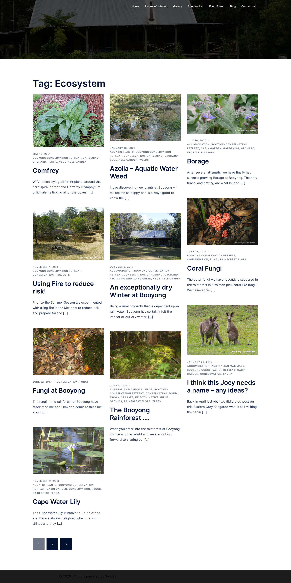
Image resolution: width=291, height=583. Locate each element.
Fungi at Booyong (59, 390)
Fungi (214, 259)
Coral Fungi (204, 268)
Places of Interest (156, 6)
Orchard (39, 161)
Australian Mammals (126, 389)
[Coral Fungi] (222, 221)
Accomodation (198, 144)
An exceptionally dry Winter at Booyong (141, 291)
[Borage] (222, 113)
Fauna (173, 393)
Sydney (110, 576)
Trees (156, 401)
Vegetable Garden (73, 161)
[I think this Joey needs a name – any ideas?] (222, 330)
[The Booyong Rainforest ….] (145, 355)
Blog (233, 6)
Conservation (134, 155)
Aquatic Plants (122, 151)
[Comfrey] (68, 120)
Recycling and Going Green (130, 278)
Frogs (114, 397)
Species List (196, 6)
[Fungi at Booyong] (68, 351)
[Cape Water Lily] (68, 450)
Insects (141, 397)
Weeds (144, 159)
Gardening (91, 157)
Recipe (52, 161)
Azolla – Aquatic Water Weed (144, 172)
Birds (149, 389)
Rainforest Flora (233, 259)
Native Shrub (159, 397)
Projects (63, 274)
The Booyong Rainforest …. (130, 413)
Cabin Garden (211, 148)
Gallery (177, 6)
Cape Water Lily (56, 502)
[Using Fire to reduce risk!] (68, 233)
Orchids (116, 401)
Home (135, 6)
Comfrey (46, 170)
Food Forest (216, 6)
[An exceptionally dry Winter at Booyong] (145, 236)
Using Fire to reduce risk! (63, 287)
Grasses (127, 397)
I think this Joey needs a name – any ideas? (221, 386)
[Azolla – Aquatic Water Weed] (145, 117)
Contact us (248, 6)
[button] (68, 120)
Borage (198, 161)
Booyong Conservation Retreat (57, 157)
